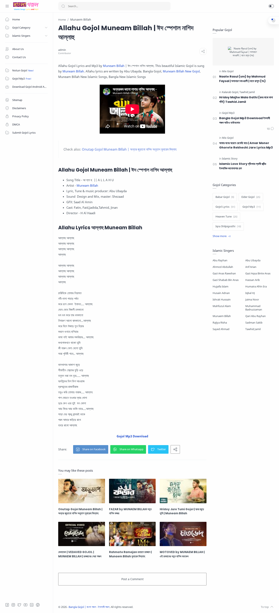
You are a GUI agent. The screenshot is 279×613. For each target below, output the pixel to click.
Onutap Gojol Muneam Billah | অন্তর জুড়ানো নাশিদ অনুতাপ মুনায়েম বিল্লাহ (129, 149)
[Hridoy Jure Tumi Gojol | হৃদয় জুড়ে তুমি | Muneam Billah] (183, 491)
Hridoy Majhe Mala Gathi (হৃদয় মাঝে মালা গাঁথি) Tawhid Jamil (246, 99)
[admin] (62, 50)
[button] (271, 6)
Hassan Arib (252, 280)
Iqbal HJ (250, 293)
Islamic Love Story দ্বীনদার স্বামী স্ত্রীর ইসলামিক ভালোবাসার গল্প (242, 166)
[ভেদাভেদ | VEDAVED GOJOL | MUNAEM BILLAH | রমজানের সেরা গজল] (81, 534)
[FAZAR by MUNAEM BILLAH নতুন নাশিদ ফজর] (132, 491)
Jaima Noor (252, 299)
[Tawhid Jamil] (247, 92)
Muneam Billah (113, 66)
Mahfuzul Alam (222, 306)
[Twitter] (19, 605)
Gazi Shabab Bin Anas (226, 280)
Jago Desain (160, 607)
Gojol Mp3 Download (132, 436)
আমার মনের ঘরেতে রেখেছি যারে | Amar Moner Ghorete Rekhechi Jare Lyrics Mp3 (246, 145)
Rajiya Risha (220, 322)
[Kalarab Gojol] (230, 92)
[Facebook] (7, 605)
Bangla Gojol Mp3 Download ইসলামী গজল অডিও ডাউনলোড (244, 120)
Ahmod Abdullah (223, 267)
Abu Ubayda (252, 260)
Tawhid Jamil (253, 329)
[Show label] (222, 236)
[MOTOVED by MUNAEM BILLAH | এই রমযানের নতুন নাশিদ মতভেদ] (183, 534)
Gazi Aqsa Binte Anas (257, 273)
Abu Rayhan (220, 260)
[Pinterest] (38, 605)
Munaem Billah (222, 316)
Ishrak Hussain (222, 299)
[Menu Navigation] (7, 6)
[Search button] (63, 6)
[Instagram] (13, 605)
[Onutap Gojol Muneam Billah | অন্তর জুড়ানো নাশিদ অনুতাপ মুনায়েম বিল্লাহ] (81, 491)
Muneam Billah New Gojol (181, 71)
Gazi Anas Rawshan (224, 273)
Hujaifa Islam (220, 286)
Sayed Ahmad (221, 329)
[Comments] (270, 129)
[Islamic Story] (230, 159)
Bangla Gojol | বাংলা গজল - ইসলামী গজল (89, 607)
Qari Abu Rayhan (255, 316)
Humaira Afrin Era (256, 286)
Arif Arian (250, 267)
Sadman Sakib (253, 322)
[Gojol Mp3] (228, 113)
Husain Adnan (221, 293)
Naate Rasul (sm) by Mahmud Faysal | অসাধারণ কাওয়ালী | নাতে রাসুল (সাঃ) (242, 78)
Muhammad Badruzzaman (253, 307)
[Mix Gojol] (227, 71)
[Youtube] (25, 605)
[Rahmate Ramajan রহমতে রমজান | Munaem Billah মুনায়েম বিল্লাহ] (132, 534)
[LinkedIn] (32, 605)
